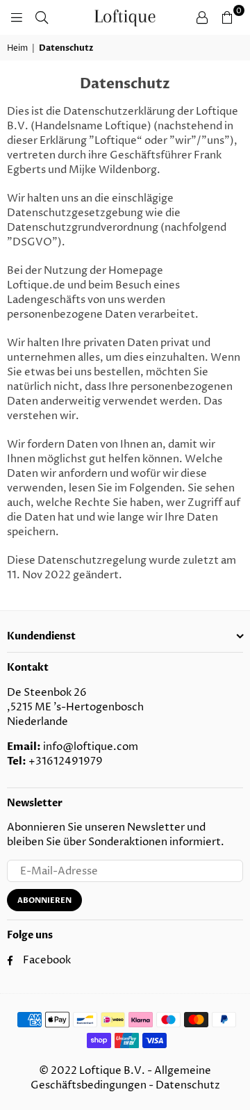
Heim (17, 48)
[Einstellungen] (202, 17)
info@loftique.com (90, 747)
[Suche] (41, 17)
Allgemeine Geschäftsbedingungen (121, 1078)
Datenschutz (188, 1085)
